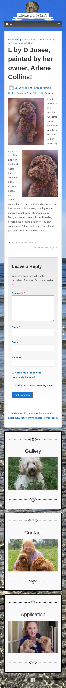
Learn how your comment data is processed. (33, 417)
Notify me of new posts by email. (34, 385)
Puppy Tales (22, 39)
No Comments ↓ (49, 93)
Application (33, 614)
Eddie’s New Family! (43, 247)
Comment (18, 293)
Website (16, 357)
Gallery (33, 451)
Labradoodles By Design (36, 687)
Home (11, 39)
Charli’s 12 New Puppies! (25, 242)
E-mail (15, 342)
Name (15, 327)
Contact (33, 532)
